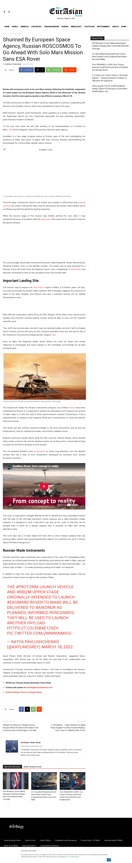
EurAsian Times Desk (13, 64)
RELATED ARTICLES (12, 767)
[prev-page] (4, 804)
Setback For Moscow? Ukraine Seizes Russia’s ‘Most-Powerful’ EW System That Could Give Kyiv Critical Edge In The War (20, 728)
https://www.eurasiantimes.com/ (32, 746)
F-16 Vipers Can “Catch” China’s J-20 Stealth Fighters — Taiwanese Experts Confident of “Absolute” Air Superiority (110, 78)
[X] (9, 12)
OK (109, 859)
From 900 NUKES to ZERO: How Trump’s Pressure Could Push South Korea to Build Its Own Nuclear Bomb (110, 67)
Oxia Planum (38, 287)
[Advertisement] (44, 81)
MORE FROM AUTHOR (33, 767)
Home (5, 34)
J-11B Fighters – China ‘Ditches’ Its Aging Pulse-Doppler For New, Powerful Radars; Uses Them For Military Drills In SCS (67, 728)
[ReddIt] (39, 709)
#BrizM (23, 592)
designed (41, 451)
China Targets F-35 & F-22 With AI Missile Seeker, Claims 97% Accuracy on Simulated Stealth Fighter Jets (109, 88)
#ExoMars (18, 602)
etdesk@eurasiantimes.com (39, 687)
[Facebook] (4, 12)
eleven (72, 407)
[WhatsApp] (33, 709)
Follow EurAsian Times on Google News (24, 692)
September (76, 269)
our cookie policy (73, 857)
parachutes (46, 219)
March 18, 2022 (57, 646)
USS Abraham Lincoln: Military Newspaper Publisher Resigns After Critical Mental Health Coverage (110, 46)
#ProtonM (27, 586)
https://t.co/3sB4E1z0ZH (32, 628)
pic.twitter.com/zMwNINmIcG (39, 633)
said (11, 129)
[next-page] (8, 804)
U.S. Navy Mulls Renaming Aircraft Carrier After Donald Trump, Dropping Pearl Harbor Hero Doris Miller (109, 56)
